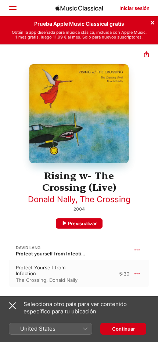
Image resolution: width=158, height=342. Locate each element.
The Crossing (105, 199)
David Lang (28, 247)
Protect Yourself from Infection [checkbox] (40, 270)
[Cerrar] (152, 21)
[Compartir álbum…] (146, 55)
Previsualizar (82, 223)
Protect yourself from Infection (51, 253)
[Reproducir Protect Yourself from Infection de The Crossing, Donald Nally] (5, 274)
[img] (79, 8)
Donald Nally (51, 199)
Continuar (123, 329)
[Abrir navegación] (12, 8)
